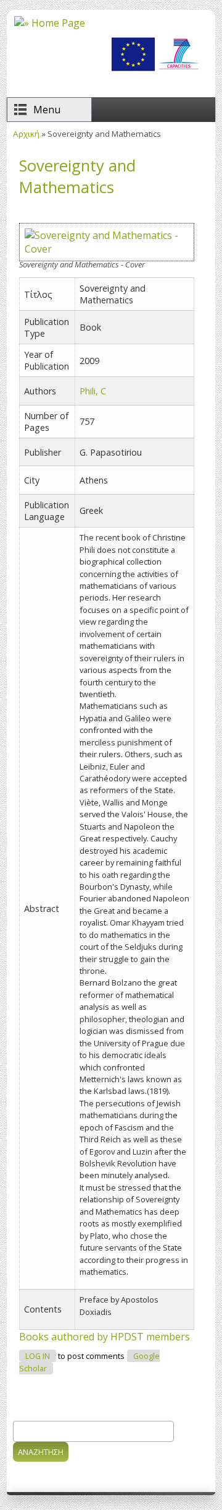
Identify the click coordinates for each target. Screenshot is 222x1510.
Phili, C (93, 391)
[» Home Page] (49, 23)
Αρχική (26, 133)
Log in (37, 1356)
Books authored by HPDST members (104, 1336)
